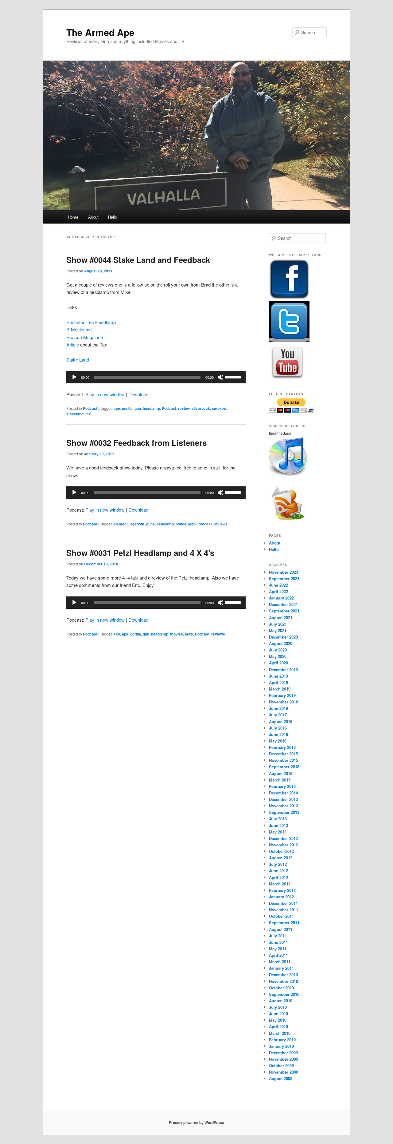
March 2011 (279, 961)
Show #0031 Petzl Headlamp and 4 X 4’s (140, 552)
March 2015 (279, 780)
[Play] (74, 377)
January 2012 (281, 897)
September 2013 (284, 812)
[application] (156, 377)
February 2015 (282, 786)
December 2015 (283, 754)
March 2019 (279, 689)
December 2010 (283, 974)
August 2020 (280, 643)
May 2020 (277, 656)
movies (176, 634)
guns (150, 524)
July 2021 (278, 624)
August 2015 (280, 773)
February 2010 (282, 1040)
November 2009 (283, 1059)
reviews (221, 524)
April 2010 (278, 1026)
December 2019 (283, 669)
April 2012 (278, 877)
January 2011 (281, 968)
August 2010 (280, 1000)
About (93, 217)
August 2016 (280, 721)
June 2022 (278, 585)
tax (88, 414)
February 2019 (282, 695)
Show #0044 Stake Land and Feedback (138, 259)
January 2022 (281, 598)
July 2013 (278, 818)
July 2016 (278, 728)
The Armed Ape (100, 32)
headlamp (151, 408)
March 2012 (279, 884)
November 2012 (283, 845)
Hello (112, 217)
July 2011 (278, 936)
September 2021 (284, 611)
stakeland (75, 414)
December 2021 (283, 604)
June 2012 (278, 870)
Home (73, 217)
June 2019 (278, 676)
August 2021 (280, 617)
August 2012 (280, 858)
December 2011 (283, 903)
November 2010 (283, 981)
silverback (201, 408)
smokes (219, 408)
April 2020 (278, 663)
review (184, 408)
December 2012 (283, 838)
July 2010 (278, 1007)
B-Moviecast (79, 329)
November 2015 (283, 760)
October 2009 (281, 1065)
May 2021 (277, 630)
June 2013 (278, 825)
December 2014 (283, 793)
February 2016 (282, 747)
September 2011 (284, 922)
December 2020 (283, 637)
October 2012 (281, 851)
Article (72, 344)
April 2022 (278, 591)
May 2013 (277, 832)
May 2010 (277, 1020)
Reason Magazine (84, 337)
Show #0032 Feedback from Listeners (136, 442)
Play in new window (105, 394)
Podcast (90, 408)
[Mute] (220, 377)
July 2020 (278, 650)
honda (181, 524)
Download (138, 394)
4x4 (117, 634)
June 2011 (278, 942)
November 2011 (283, 909)
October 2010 (281, 988)
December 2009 (283, 1052)
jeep (192, 524)
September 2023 (284, 578)
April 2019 (278, 682)
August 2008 (280, 1078)
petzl (189, 634)
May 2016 (277, 741)
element (121, 524)
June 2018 (278, 708)
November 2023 (283, 572)
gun (137, 408)
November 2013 (283, 806)
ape (117, 408)
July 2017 (278, 715)
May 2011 (277, 949)
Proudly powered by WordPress (196, 1122)
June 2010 (278, 1013)
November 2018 (283, 702)
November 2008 (283, 1072)
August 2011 (280, 929)
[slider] (234, 376)
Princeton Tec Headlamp (91, 322)
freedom (137, 524)
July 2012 (278, 864)
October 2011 (281, 916)
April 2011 (278, 955)
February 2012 (282, 890)
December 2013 (283, 799)
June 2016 (278, 734)
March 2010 (279, 1033)
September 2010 (284, 994)
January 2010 (281, 1046)
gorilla (127, 408)
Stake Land (77, 359)
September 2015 (284, 767)
